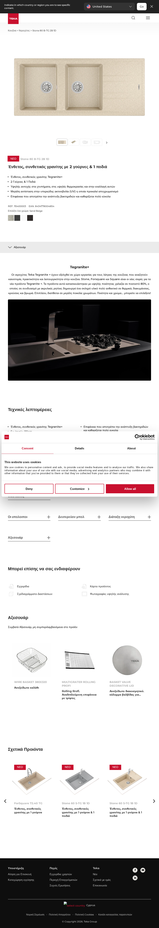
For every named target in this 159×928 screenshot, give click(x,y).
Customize (77, 488)
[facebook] (135, 870)
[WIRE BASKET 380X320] (31, 660)
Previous (5, 801)
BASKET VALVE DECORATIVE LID (122, 683)
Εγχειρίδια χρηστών (61, 874)
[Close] (152, 6)
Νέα (95, 874)
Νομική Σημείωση (35, 914)
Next (107, 142)
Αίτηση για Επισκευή (19, 874)
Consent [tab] (27, 448)
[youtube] (142, 870)
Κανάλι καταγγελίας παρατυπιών (115, 914)
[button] (109, 7)
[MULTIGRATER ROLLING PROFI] (79, 660)
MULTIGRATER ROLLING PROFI (79, 683)
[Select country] (140, 18)
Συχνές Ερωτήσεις (60, 885)
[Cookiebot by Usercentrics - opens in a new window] (138, 437)
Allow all (130, 488)
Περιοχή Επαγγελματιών (63, 879)
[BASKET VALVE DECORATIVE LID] (127, 660)
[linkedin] (135, 878)
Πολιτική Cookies (84, 914)
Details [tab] (79, 448)
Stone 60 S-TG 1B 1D (76, 803)
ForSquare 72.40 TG (28, 803)
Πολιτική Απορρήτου (60, 914)
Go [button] (142, 6)
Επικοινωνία (100, 885)
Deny (29, 488)
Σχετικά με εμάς (102, 879)
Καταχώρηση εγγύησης (21, 879)
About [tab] (131, 448)
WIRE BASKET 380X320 (30, 682)
